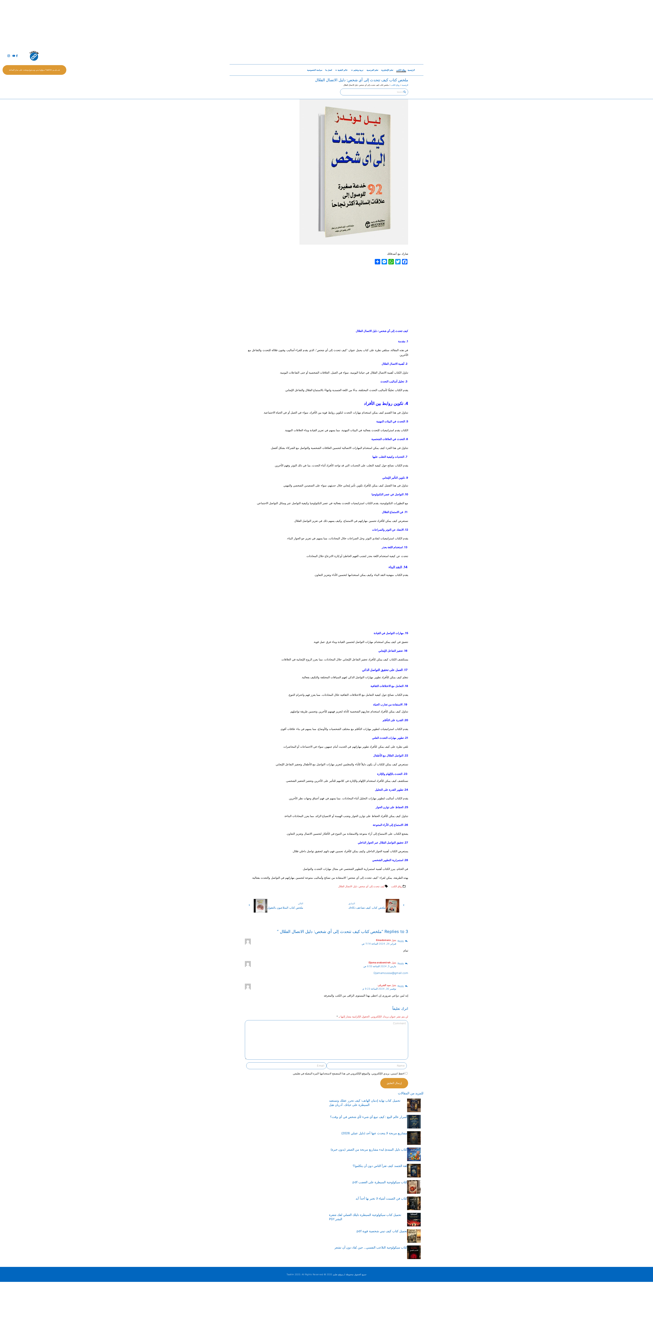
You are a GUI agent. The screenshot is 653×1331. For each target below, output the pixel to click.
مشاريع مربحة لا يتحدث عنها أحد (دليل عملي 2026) (374, 1133)
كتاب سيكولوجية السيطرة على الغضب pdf (380, 1182)
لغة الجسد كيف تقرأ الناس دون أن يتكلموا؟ (380, 1166)
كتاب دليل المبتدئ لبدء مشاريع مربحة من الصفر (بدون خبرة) (369, 1149)
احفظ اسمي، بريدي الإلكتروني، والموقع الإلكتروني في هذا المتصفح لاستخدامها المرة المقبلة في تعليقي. (348, 1073)
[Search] (404, 92)
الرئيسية (405, 85)
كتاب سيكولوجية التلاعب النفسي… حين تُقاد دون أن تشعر (370, 1247)
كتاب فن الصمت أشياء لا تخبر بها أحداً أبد (381, 1198)
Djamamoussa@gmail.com (391, 973)
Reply (401, 941)
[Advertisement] (551, 24)
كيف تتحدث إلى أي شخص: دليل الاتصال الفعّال (361, 886)
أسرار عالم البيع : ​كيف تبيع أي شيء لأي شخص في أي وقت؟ (368, 1117)
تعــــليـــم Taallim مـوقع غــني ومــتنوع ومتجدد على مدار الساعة (34, 70)
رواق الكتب (395, 85)
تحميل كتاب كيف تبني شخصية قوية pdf (382, 1231)
